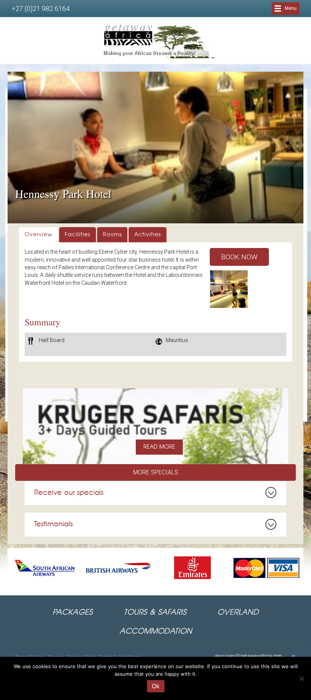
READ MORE (159, 447)
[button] (239, 257)
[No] (301, 678)
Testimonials (53, 524)
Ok (156, 686)
